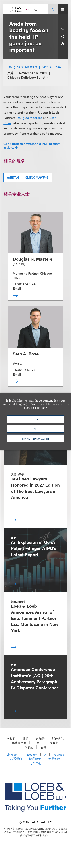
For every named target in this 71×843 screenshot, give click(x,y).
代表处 (29, 747)
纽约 (26, 738)
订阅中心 (35, 763)
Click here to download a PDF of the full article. (33, 145)
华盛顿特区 (19, 743)
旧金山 (38, 743)
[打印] (62, 43)
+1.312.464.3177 (24, 369)
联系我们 (16, 759)
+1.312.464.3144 (24, 284)
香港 (43, 747)
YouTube (58, 754)
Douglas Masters (29, 117)
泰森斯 (54, 743)
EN (27, 9)
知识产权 (13, 177)
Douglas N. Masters (22, 66)
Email (17, 288)
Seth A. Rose (51, 66)
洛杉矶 (11, 738)
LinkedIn (12, 754)
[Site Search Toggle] (53, 9)
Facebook (31, 754)
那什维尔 (58, 738)
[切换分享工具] (62, 36)
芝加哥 (40, 738)
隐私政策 (35, 759)
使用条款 (54, 759)
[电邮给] (62, 29)
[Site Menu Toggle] (63, 9)
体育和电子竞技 (37, 177)
